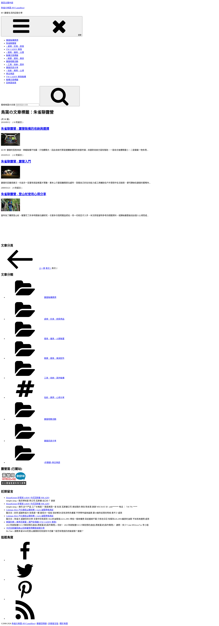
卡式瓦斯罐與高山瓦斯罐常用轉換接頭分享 (25, 528)
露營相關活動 (12, 61)
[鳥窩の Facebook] (25, 560)
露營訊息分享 (12, 67)
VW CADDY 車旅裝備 (16, 77)
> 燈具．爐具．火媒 (15, 52)
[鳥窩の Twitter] (25, 580)
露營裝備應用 (12, 40)
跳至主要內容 (7, 3)
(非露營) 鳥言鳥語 (52, 462)
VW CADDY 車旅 (14, 49)
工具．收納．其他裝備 (54, 378)
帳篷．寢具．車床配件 (54, 358)
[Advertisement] (77, 229)
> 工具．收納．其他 (15, 64)
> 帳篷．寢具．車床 (15, 58)
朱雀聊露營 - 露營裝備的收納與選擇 (25, 128)
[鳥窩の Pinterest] (25, 599)
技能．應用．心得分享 (54, 397)
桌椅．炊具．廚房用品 (54, 319)
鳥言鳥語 (10, 74)
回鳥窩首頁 (11, 83)
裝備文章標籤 (12, 55)
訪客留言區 (53, 624)
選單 (79, 35)
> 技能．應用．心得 (15, 71)
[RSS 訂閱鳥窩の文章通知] (25, 619)
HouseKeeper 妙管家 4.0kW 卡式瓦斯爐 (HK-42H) (27, 498)
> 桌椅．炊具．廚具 (15, 46)
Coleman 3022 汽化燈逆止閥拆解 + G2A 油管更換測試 (29, 510)
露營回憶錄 (42, 624)
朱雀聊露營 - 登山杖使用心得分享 (23, 194)
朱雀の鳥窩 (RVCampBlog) (12, 8)
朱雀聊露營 (11, 43)
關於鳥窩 (64, 624)
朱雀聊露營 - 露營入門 (16, 161)
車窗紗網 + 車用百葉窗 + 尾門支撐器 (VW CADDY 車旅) (31, 522)
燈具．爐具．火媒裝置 (54, 339)
